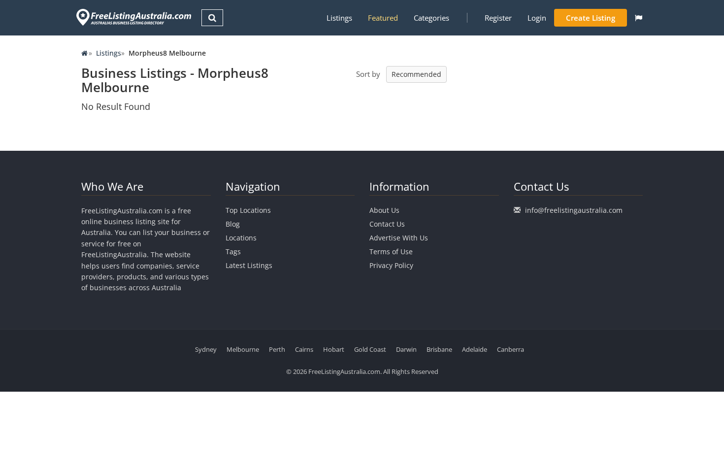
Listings (339, 18)
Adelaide (474, 349)
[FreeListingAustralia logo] (133, 17)
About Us (384, 210)
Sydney (206, 349)
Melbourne (243, 349)
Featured (383, 18)
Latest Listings (249, 265)
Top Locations (248, 210)
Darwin (406, 349)
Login (536, 18)
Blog (233, 224)
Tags (233, 251)
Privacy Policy (391, 265)
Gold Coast (370, 349)
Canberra (510, 349)
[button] (638, 18)
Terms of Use (391, 251)
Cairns (304, 349)
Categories (431, 18)
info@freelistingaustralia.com (574, 210)
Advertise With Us (398, 237)
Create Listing (590, 18)
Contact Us (387, 224)
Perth (277, 349)
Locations (241, 237)
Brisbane (439, 349)
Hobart (333, 349)
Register (498, 18)
